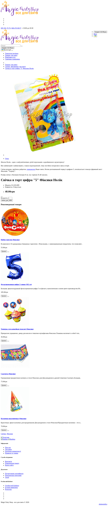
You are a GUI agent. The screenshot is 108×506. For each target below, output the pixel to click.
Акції (7, 477)
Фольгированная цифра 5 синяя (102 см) (16, 284)
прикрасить (31, 169)
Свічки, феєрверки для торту (15, 66)
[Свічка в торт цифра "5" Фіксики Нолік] (47, 155)
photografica (103, 504)
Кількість (4, 198)
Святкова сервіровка (12, 59)
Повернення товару (12, 463)
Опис (7, 158)
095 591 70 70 (6, 28)
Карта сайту (9, 465)
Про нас (8, 447)
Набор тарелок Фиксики (10, 240)
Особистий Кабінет (12, 485)
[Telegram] (5, 437)
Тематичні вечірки (11, 53)
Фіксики (10, 434)
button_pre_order (7, 200)
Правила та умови (11, 453)
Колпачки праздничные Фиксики (13, 418)
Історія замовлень (11, 487)
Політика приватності (13, 451)
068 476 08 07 (16, 28)
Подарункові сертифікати (14, 473)
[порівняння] (2, 196)
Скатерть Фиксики (8, 374)
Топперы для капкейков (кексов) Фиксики (17, 329)
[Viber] (4, 439)
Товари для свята (11, 55)
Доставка (8, 449)
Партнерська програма (13, 475)
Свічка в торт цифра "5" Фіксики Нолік (19, 68)
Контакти (8, 461)
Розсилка (8, 489)
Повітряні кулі (10, 57)
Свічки (3, 434)
